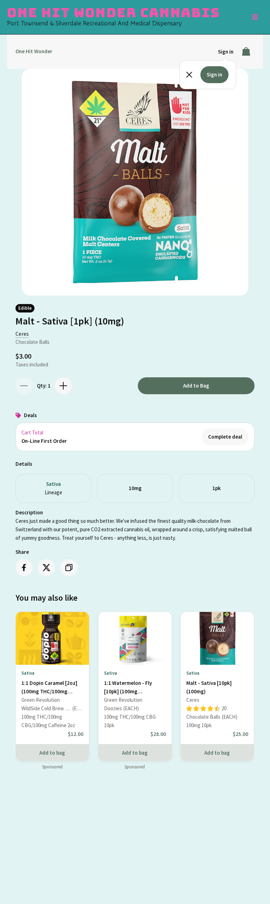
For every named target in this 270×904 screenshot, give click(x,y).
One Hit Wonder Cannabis (113, 12)
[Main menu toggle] (255, 17)
